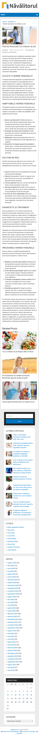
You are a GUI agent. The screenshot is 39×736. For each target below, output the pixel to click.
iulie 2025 (10, 599)
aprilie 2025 (11, 608)
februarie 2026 (12, 580)
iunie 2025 (11, 602)
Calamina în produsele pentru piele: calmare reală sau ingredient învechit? (23, 445)
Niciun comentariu (10, 52)
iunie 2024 (11, 636)
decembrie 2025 (13, 585)
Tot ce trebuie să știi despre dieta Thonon (17, 352)
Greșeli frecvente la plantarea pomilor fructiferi (22, 478)
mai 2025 (10, 605)
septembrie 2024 (13, 628)
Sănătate (31, 50)
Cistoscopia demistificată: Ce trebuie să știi (18, 402)
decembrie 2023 (13, 653)
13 (19, 695)
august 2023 (11, 665)
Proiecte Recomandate (28, 731)
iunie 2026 (11, 568)
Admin (6, 50)
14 (23, 695)
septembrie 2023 (13, 662)
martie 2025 (11, 611)
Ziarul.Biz (19, 733)
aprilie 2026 (11, 574)
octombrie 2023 (12, 659)
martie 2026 (11, 577)
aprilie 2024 (11, 642)
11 (11, 695)
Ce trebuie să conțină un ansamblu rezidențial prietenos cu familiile (21, 454)
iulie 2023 (10, 667)
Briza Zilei (10, 530)
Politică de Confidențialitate (11, 731)
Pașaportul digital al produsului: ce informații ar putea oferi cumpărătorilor (22, 513)
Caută (19, 421)
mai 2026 (10, 571)
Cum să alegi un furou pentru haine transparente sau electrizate (23, 462)
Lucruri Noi (11, 536)
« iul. (7, 708)
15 (27, 695)
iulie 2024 (10, 633)
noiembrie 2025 (12, 588)
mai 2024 (10, 639)
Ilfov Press (11, 533)
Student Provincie (13, 547)
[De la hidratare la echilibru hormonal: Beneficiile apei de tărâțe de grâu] (19, 364)
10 (8, 695)
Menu (3, 15)
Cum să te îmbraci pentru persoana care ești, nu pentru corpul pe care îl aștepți (23, 504)
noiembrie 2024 (12, 622)
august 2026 (11, 563)
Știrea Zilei (11, 544)
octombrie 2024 (12, 625)
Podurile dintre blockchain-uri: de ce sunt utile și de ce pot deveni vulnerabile (22, 487)
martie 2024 (11, 645)
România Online (12, 541)
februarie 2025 (12, 614)
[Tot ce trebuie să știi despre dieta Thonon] (19, 340)
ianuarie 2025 (12, 616)
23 (31, 698)
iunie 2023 (11, 670)
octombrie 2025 (12, 591)
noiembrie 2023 (12, 656)
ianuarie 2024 (12, 650)
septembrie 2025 (13, 594)
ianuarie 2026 (12, 582)
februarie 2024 (12, 648)
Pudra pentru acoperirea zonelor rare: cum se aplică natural (22, 496)
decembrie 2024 (13, 619)
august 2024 (11, 631)
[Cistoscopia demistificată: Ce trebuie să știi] (19, 391)
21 (23, 698)
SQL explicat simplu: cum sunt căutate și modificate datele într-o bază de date (22, 471)
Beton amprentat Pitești (15, 527)
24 (8, 702)
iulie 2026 (10, 565)
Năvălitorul (14, 729)
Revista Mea (11, 538)
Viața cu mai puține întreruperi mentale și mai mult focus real (21, 437)
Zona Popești (11, 550)
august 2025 (11, 597)
